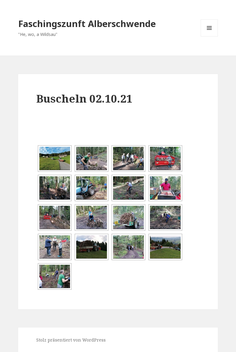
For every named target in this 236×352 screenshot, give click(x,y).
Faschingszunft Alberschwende (87, 23)
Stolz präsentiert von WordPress (71, 340)
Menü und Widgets (209, 36)
